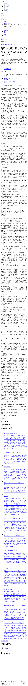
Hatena (5, 35)
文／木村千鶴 (7, 69)
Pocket (5, 34)
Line (5, 31)
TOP (5, 21)
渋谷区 (5, 82)
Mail (5, 32)
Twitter (5, 28)
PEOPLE (6, 79)
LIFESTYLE (7, 23)
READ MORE (4, 641)
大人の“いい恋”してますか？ (9, 44)
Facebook (6, 30)
